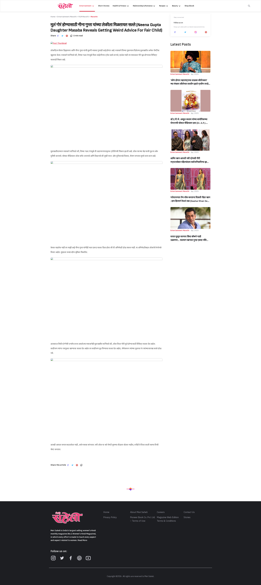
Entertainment (85, 6)
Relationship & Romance (143, 6)
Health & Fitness (119, 6)
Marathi (94, 17)
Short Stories (103, 6)
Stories (187, 517)
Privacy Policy (110, 517)
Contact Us (189, 512)
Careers (161, 512)
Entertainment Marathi (67, 17)
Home (106, 512)
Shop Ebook (189, 6)
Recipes (162, 6)
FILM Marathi (83, 17)
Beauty (175, 6)
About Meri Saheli (138, 512)
